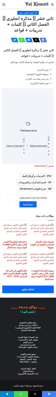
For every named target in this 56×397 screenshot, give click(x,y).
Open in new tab (14, 146)
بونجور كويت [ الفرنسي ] (28, 340)
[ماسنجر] (28, 40)
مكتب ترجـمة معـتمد (28, 345)
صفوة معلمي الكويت (28, 354)
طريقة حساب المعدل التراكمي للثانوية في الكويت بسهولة (42, 244)
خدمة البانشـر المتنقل (28, 359)
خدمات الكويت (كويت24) (28, 347)
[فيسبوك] (42, 40)
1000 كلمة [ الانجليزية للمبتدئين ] (28, 328)
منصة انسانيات (28, 371)
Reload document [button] (39, 146)
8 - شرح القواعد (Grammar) (35, 188)
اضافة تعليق (28, 289)
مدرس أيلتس (28, 342)
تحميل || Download (44, 165)
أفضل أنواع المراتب (28, 368)
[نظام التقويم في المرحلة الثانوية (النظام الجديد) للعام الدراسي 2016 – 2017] (14, 260)
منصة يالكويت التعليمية (28, 323)
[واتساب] (21, 40)
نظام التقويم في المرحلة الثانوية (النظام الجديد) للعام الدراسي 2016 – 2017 (15, 273)
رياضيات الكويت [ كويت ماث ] (28, 357)
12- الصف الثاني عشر (28, 13)
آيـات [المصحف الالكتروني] (28, 374)
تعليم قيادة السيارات (28, 330)
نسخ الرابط (28, 204)
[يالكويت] (37, 4)
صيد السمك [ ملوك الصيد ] (28, 337)
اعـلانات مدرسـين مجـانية (28, 325)
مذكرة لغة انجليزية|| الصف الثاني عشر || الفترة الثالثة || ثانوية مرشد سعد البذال (15, 244)
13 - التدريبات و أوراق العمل (36, 175)
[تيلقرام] (14, 40)
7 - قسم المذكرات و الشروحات (34, 182)
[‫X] (35, 40)
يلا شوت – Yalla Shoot (28, 362)
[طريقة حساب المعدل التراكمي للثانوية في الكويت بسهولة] (41, 231)
